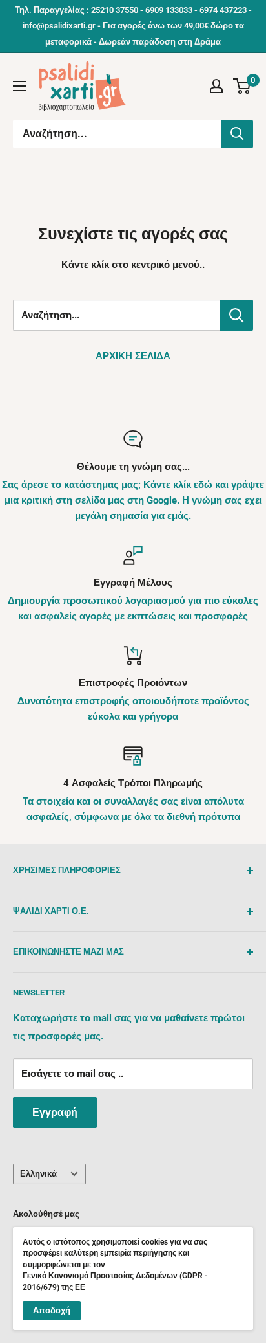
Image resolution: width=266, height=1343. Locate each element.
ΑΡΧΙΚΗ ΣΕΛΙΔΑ (133, 356)
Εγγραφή (54, 1112)
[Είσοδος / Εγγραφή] (216, 86)
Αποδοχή (51, 1310)
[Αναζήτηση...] (237, 134)
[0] (242, 86)
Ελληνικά (38, 1174)
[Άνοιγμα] (19, 86)
